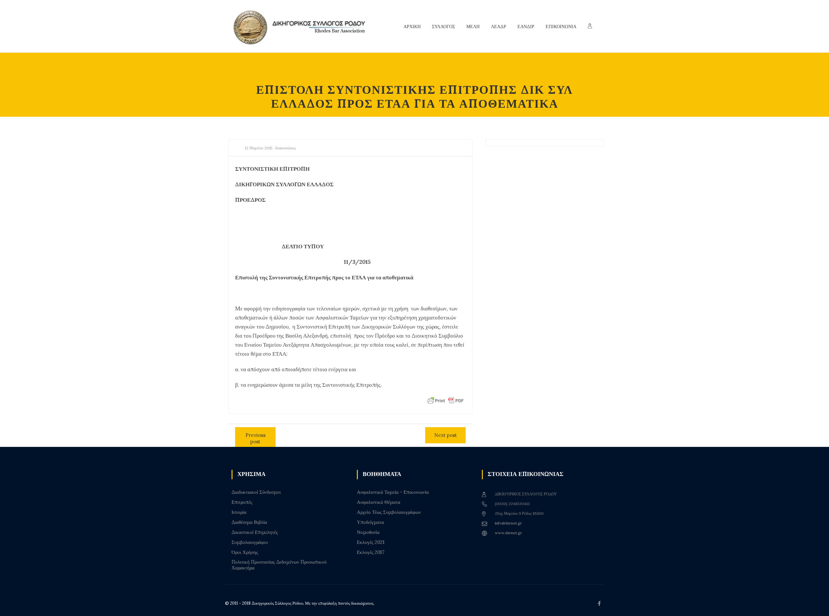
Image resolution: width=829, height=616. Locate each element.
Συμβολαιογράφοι (250, 542)
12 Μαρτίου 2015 (259, 148)
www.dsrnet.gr (508, 532)
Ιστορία (239, 512)
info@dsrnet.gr (508, 523)
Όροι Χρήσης (245, 552)
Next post (445, 435)
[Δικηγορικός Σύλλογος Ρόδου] (303, 26)
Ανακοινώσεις (285, 148)
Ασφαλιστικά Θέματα (378, 502)
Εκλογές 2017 (370, 552)
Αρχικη (412, 26)
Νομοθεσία (368, 532)
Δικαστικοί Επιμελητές (255, 532)
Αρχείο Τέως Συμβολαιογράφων (389, 512)
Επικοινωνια (561, 26)
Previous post (255, 438)
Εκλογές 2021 (370, 542)
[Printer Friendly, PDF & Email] (446, 400)
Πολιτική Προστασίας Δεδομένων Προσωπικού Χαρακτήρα (279, 565)
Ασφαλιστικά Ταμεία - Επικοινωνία (393, 492)
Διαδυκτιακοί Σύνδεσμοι (256, 492)
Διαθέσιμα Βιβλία (249, 522)
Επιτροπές (242, 502)
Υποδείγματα (370, 522)
